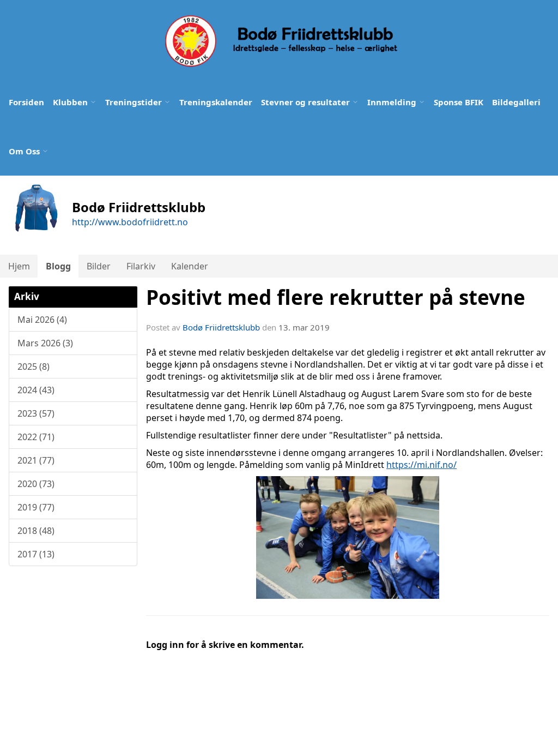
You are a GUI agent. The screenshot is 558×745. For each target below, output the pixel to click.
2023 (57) (35, 413)
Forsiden (26, 102)
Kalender (189, 266)
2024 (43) (35, 390)
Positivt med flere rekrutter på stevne (335, 297)
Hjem (19, 266)
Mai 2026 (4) (42, 320)
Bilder (99, 266)
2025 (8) (33, 366)
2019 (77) (35, 507)
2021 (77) (35, 460)
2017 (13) (35, 554)
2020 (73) (35, 484)
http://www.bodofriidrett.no (130, 222)
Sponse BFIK (458, 102)
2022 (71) (35, 437)
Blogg (58, 266)
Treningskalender (215, 102)
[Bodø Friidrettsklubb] (280, 41)
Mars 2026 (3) (45, 343)
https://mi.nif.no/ (421, 465)
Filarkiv (140, 266)
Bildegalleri (516, 102)
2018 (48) (35, 531)
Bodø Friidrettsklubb (221, 327)
